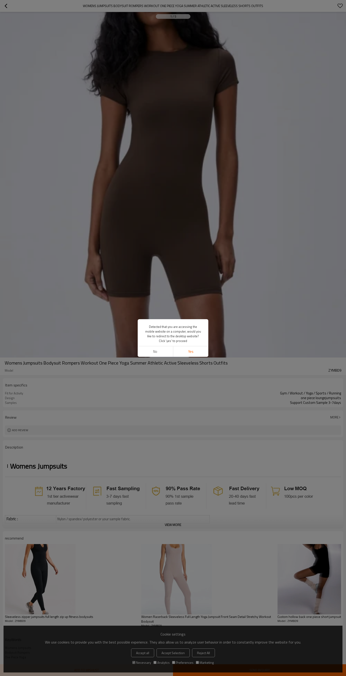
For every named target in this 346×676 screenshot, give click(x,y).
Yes (190, 351)
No (155, 351)
